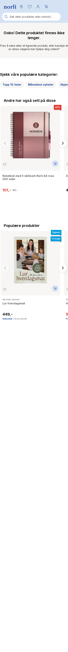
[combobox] (31, 17)
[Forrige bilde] (5, 143)
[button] (30, 6)
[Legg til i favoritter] (5, 164)
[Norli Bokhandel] (10, 6)
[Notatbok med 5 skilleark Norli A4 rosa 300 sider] (30, 133)
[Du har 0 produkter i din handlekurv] (46, 6)
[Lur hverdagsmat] (30, 258)
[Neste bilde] (63, 143)
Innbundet (7, 319)
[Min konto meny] (38, 6)
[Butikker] (21, 6)
